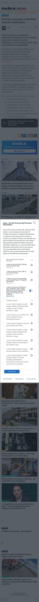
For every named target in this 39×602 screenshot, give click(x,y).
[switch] (31, 265)
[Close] (35, 223)
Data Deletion (7, 379)
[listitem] (19, 260)
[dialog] (19, 301)
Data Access (19, 379)
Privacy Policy (31, 379)
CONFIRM (12, 371)
